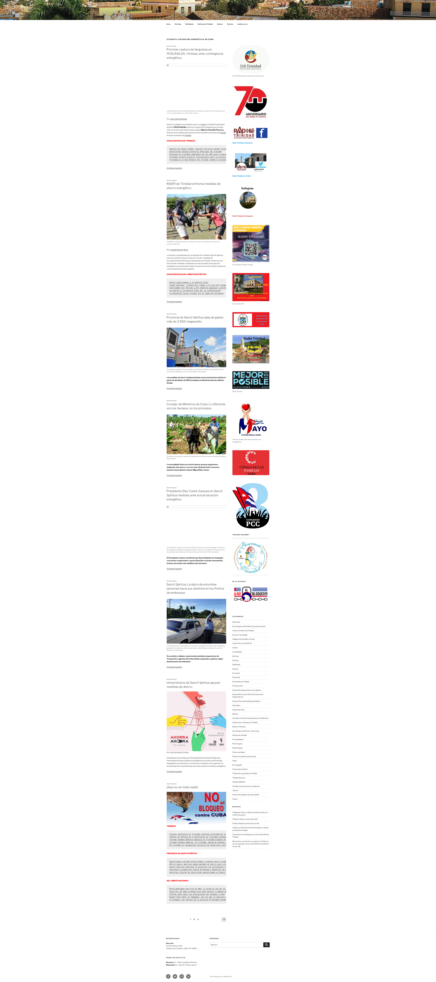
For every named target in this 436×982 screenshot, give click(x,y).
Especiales (236, 705)
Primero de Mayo (238, 752)
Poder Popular (237, 748)
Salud (234, 761)
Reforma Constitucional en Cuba (244, 756)
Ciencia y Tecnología (239, 635)
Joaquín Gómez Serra (179, 250)
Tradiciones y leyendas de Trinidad (244, 773)
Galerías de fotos (238, 710)
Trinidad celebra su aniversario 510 (245, 819)
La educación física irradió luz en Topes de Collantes (196, 293)
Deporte (235, 669)
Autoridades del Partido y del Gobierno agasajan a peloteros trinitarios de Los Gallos (212, 288)
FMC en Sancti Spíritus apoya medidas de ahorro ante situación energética (206, 864)
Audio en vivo (242, 24)
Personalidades (238, 739)
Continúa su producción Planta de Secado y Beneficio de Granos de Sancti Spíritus (210, 870)
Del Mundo (189, 24)
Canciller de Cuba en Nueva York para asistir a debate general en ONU (204, 892)
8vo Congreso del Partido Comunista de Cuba (248, 626)
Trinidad (187, 135)
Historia (235, 714)
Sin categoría (237, 765)
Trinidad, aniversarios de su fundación (246, 786)
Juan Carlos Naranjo (178, 119)
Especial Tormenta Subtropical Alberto (246, 701)
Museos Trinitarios (239, 727)
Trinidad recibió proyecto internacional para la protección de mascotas (205, 157)
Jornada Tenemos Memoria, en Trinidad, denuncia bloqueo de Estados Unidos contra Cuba (212, 842)
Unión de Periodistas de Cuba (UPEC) (245, 795)
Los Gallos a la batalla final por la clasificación (194, 291)
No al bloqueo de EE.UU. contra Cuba (245, 731)
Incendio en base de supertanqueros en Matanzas (250, 718)
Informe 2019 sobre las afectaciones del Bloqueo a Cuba (197, 894)
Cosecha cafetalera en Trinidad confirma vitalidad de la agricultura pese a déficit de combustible (219, 834)
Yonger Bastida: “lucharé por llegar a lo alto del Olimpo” (198, 285)
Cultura (220, 24)
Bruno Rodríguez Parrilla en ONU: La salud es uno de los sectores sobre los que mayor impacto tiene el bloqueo (225, 889)
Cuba (203, 124)
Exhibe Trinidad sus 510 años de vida (245, 823)
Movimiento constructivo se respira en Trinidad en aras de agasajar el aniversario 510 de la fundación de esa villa (250, 843)
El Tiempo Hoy (237, 686)
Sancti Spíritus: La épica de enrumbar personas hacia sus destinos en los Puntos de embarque (195, 588)
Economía (236, 673)
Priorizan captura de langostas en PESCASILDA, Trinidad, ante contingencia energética (194, 53)
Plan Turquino (237, 744)
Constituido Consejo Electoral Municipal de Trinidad (195, 152)
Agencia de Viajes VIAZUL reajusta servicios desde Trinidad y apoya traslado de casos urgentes (216, 149)
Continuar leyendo (174, 168)
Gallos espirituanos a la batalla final (188, 283)
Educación (236, 677)
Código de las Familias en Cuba (243, 639)
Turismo (230, 24)
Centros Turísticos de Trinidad (243, 631)
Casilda (223, 133)
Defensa (235, 660)
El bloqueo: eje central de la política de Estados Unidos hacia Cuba (203, 900)
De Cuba (178, 24)
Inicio (168, 24)
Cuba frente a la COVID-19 (242, 643)
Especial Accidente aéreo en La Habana (246, 690)
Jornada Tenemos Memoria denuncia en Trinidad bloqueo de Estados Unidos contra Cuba (211, 840)
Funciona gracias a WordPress (221, 976)
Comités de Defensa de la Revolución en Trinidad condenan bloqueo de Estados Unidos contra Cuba (217, 837)
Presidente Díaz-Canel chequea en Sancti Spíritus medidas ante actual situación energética (194, 495)
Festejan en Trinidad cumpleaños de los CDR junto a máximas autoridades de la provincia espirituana (219, 154)
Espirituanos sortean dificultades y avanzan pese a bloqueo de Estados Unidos (208, 862)
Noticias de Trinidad (205, 24)
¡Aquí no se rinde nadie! (182, 787)
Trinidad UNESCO (238, 782)
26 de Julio (236, 622)
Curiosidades (237, 652)
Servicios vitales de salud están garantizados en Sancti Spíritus (202, 873)
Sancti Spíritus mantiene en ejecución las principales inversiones (202, 867)
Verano (235, 799)
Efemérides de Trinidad (240, 682)
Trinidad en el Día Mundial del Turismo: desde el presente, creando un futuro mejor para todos (216, 160)
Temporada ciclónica (240, 769)
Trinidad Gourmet (238, 778)
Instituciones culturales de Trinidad (245, 722)
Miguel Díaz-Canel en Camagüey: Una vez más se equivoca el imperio (202, 897)
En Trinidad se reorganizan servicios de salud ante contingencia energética (207, 845)
